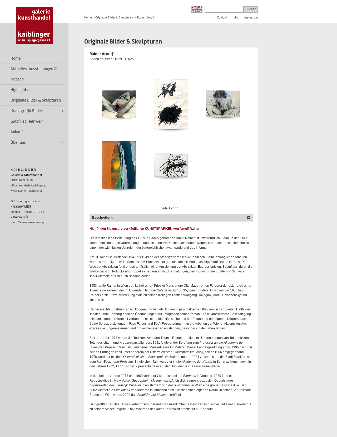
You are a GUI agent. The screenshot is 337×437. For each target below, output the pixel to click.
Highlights (19, 89)
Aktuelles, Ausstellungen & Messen (34, 74)
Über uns (18, 142)
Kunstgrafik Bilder (26, 110)
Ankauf (17, 132)
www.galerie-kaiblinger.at (26, 190)
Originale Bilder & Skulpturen (36, 100)
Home (16, 58)
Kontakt (222, 18)
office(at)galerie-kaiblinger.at (28, 185)
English (196, 9)
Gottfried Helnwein (27, 121)
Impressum (251, 18)
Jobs (235, 18)
